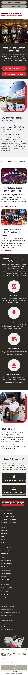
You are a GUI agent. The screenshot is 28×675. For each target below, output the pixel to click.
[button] (26, 13)
